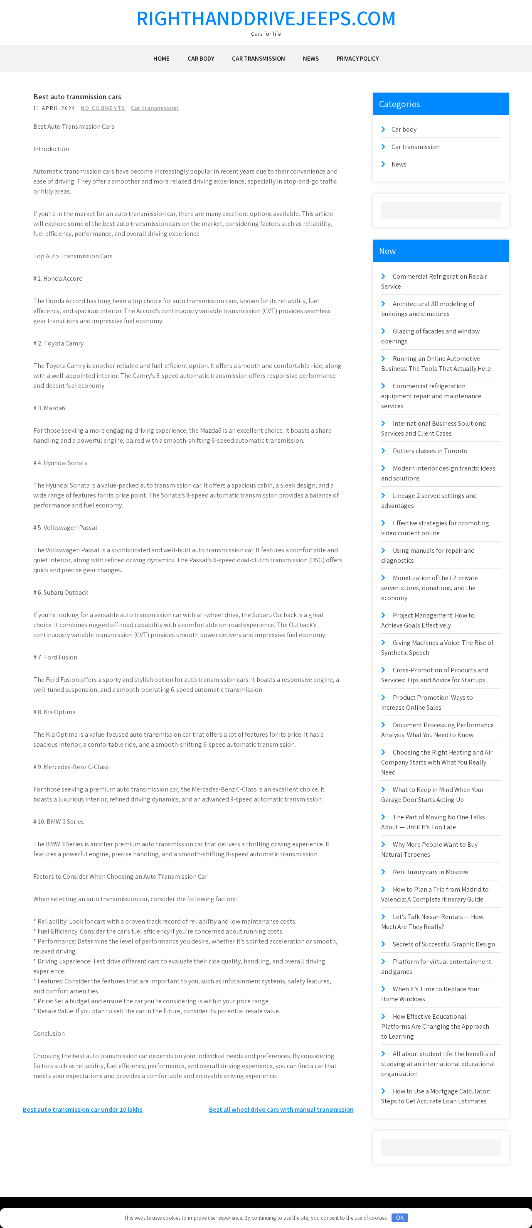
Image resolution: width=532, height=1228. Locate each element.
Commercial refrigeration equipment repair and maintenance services (431, 396)
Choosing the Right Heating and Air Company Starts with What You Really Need (437, 762)
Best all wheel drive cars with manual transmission (281, 1109)
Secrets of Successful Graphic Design (444, 944)
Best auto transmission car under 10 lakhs (83, 1109)
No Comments (103, 108)
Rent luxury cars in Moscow (430, 872)
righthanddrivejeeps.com (266, 17)
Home (161, 58)
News (311, 58)
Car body (200, 58)
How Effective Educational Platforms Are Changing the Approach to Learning (435, 1026)
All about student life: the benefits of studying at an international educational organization (438, 1063)
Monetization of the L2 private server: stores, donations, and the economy (429, 588)
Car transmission (258, 58)
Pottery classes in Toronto (430, 450)
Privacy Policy (358, 58)
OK (400, 1218)
